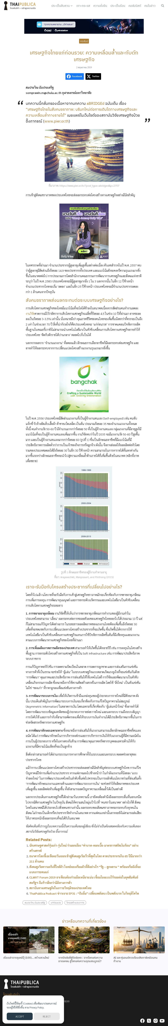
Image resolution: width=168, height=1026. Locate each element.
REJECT (47, 1016)
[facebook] (142, 1020)
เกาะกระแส (83, 6)
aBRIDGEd (95, 103)
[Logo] (20, 6)
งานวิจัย (30, 313)
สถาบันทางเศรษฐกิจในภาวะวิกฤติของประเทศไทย (60, 888)
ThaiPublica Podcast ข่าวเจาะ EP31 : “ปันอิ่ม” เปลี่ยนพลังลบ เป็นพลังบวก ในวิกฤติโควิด (84, 893)
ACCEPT (20, 1016)
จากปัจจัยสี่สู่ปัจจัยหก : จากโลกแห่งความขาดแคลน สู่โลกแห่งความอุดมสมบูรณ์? (80, 959)
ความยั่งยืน (100, 6)
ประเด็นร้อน (117, 6)
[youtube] (162, 1020)
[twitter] (149, 1020)
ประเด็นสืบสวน (60, 6)
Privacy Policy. (37, 1007)
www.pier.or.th (56, 121)
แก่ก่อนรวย (56, 902)
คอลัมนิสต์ (134, 6)
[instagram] (155, 1020)
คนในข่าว (150, 6)
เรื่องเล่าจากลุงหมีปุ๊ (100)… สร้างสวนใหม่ (26, 957)
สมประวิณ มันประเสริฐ (35, 902)
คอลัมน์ (84, 41)
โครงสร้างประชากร (75, 902)
